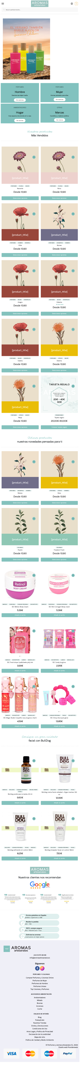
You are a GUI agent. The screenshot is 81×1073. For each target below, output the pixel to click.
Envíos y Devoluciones (39, 1026)
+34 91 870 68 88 (39, 955)
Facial (64, 715)
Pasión (20, 550)
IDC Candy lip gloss (59, 662)
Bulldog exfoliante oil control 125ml (20, 850)
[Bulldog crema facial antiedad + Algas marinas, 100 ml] (59, 768)
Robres (20, 493)
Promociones (59, 415)
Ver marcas (59, 120)
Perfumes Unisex (39, 986)
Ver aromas (19, 120)
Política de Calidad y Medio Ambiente (40, 1040)
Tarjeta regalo (59, 418)
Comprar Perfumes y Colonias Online (40, 978)
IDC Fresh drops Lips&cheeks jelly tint (20, 662)
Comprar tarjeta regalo (59, 427)
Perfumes (14, 186)
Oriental (27, 242)
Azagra (20, 302)
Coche (39, 1009)
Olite (20, 245)
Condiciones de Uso (39, 1029)
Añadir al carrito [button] (20, 615)
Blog (39, 1017)
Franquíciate (39, 1020)
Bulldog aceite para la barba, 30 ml (20, 794)
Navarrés (20, 188)
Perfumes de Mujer (40, 981)
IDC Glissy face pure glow (59, 718)
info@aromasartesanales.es (40, 958)
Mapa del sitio (39, 1037)
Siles (59, 493)
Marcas (5, 604)
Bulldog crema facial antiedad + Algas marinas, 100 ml (59, 793)
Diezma (59, 361)
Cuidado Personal (23, 604)
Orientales (27, 299)
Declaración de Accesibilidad (40, 1034)
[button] (76, 3)
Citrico (60, 358)
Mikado (39, 1000)
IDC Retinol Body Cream (20, 607)
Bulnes (59, 245)
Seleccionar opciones (20, 198)
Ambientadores (39, 998)
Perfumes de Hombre (40, 983)
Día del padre (33, 789)
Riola (59, 188)
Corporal (12, 604)
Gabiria (20, 361)
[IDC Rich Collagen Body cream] (59, 583)
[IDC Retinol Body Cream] (20, 583)
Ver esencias (20, 100)
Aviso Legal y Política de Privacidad (40, 1031)
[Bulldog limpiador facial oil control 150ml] (59, 826)
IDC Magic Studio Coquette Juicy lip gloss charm (20, 718)
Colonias (20, 547)
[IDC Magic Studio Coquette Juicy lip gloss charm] (20, 694)
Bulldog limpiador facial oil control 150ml (59, 850)
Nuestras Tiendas (39, 1023)
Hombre (20, 242)
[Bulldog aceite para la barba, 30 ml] (20, 768)
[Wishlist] (34, 157)
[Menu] (3, 3)
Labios (24, 659)
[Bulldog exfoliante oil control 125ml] (20, 826)
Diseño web (63, 1047)
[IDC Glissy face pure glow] (59, 694)
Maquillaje (31, 659)
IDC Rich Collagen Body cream (59, 607)
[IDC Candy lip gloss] (59, 639)
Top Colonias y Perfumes (39, 989)
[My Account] (72, 3)
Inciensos (39, 1006)
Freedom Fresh (59, 550)
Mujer (27, 186)
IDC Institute (34, 604)
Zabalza (59, 302)
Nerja (20, 418)
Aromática (60, 242)
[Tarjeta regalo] (59, 394)
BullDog (11, 789)
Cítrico (60, 490)
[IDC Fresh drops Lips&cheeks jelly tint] (20, 639)
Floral (21, 186)
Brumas (40, 1003)
